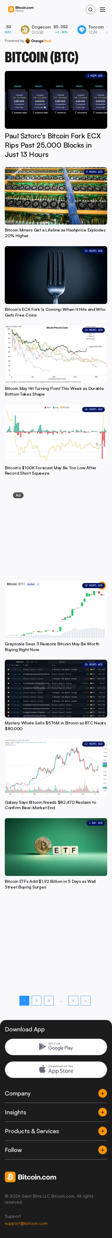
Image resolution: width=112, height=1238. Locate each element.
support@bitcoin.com (26, 1223)
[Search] (90, 9)
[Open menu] (102, 9)
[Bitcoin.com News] (21, 9)
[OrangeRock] (38, 41)
